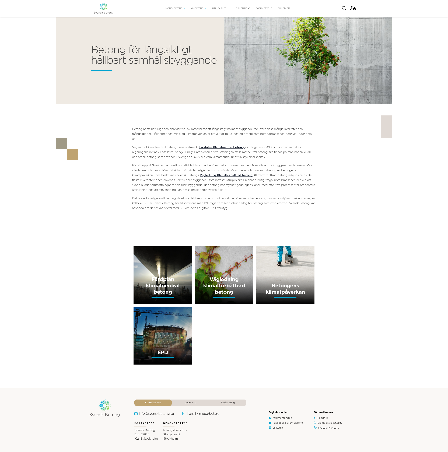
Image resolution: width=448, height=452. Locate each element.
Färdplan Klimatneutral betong (222, 147)
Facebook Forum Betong (288, 423)
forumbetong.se (282, 418)
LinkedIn (278, 428)
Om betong (197, 8)
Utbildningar (242, 8)
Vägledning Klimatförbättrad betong (226, 175)
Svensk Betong (173, 8)
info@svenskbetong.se (156, 413)
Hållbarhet (219, 8)
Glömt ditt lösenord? (329, 423)
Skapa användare (328, 428)
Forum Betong (264, 8)
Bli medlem (284, 8)
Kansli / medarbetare (203, 413)
